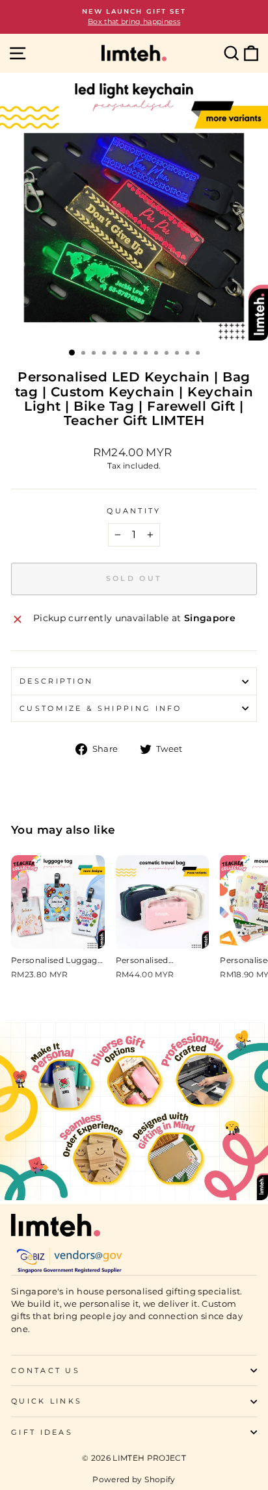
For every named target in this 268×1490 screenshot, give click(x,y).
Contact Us (45, 1370)
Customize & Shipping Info (101, 708)
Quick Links (46, 1401)
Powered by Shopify (133, 1479)
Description (56, 681)
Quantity (134, 510)
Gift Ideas (42, 1432)
